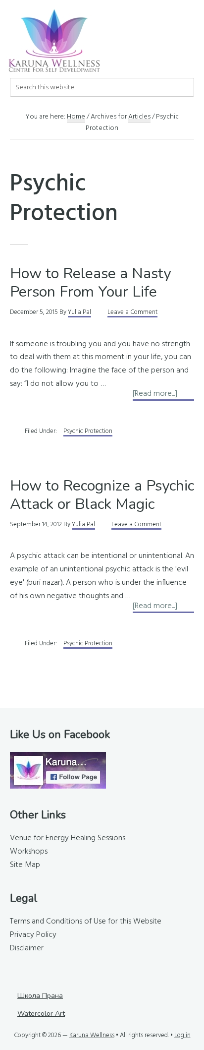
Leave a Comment (132, 312)
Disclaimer (27, 948)
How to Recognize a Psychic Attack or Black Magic (102, 495)
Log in (182, 1035)
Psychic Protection (87, 431)
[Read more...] (163, 394)
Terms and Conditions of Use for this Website (85, 921)
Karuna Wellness (91, 1035)
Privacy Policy (33, 934)
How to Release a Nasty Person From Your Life (90, 283)
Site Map (25, 865)
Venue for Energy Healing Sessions (67, 838)
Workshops (29, 851)
